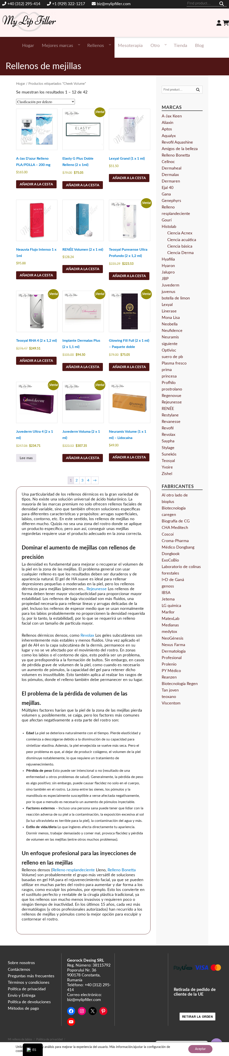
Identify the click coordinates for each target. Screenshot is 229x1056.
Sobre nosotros (21, 963)
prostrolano (172, 389)
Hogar (28, 45)
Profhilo (169, 383)
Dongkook (171, 554)
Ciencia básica (179, 246)
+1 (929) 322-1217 (68, 4)
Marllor (168, 612)
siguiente (170, 344)
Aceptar (200, 1049)
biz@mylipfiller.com (114, 4)
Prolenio (169, 664)
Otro (155, 45)
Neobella (170, 324)
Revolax (87, 636)
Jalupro (168, 272)
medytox (169, 632)
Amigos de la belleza (180, 149)
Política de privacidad (27, 989)
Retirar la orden (197, 1016)
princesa (169, 376)
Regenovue (171, 396)
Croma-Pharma (175, 541)
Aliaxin (167, 123)
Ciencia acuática (181, 240)
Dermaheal (171, 168)
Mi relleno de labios (20, 1039)
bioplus (168, 502)
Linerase (169, 311)
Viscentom (171, 703)
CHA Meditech (175, 528)
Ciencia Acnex (179, 233)
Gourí (167, 220)
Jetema (168, 599)
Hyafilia (168, 259)
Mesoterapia (130, 45)
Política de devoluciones (29, 1002)
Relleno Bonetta (122, 870)
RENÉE (168, 409)
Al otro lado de (175, 495)
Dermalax (170, 175)
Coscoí (168, 534)
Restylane (170, 415)
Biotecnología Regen (180, 684)
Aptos (167, 129)
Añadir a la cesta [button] (36, 184)
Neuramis (170, 337)
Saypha (168, 441)
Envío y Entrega (21, 996)
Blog (199, 45)
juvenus (168, 292)
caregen (169, 515)
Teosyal (168, 461)
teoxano (169, 697)
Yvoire (167, 467)
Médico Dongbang (178, 547)
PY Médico (171, 671)
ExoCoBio (170, 560)
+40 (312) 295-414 (23, 4)
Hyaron (168, 266)
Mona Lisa (171, 318)
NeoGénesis (172, 638)
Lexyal (167, 305)
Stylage (168, 448)
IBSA (166, 593)
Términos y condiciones (28, 983)
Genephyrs (171, 201)
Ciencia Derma (180, 253)
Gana (166, 194)
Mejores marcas (57, 45)
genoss (168, 586)
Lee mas (26, 458)
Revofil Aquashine (177, 142)
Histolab (169, 227)
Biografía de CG (176, 521)
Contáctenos (19, 970)
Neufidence (172, 331)
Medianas (170, 625)
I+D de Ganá (173, 580)
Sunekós (169, 454)
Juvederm (170, 285)
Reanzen (169, 677)
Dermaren (171, 181)
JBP (165, 279)
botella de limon (176, 298)
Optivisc (169, 350)
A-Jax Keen (172, 116)
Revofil (168, 428)
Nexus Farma (173, 645)
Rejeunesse (97, 589)
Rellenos (95, 45)
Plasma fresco (174, 363)
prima (167, 370)
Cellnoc (168, 162)
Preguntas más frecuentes (31, 976)
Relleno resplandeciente (73, 870)
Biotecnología (174, 508)
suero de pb (172, 357)
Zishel (167, 474)
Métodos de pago (23, 1009)
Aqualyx (169, 136)
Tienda (180, 45)
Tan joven (170, 690)
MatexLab (170, 619)
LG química (171, 606)
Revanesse (171, 422)
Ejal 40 (167, 188)
